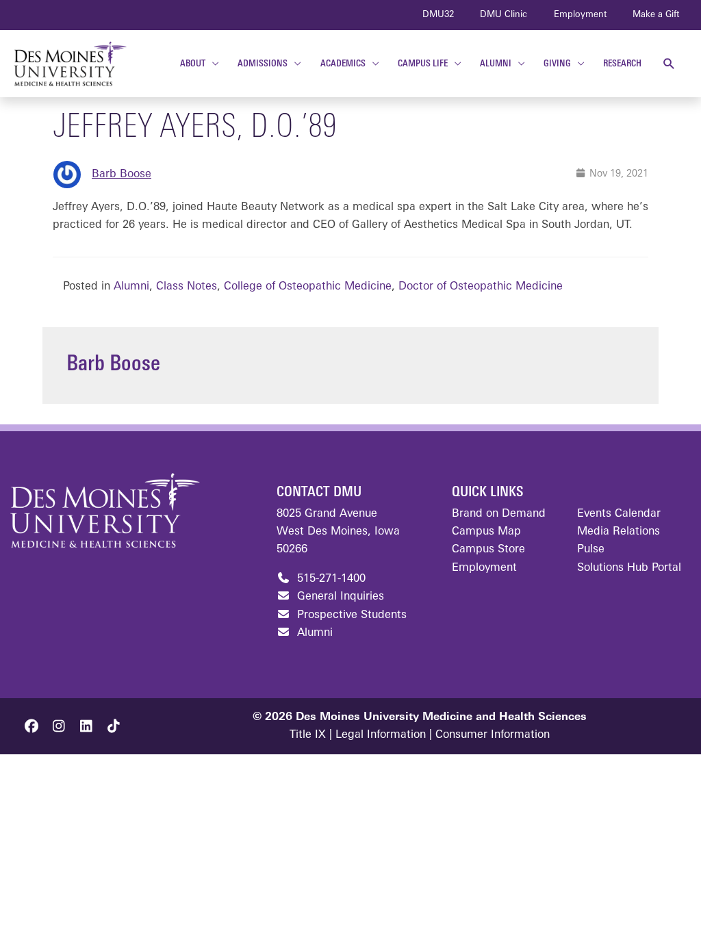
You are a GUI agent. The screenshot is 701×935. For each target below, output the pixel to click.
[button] (669, 64)
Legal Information (380, 735)
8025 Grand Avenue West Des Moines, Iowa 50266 (338, 532)
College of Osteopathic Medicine (308, 286)
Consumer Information (492, 735)
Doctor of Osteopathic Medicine (480, 286)
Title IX (308, 735)
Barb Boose (121, 174)
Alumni (131, 286)
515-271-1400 (330, 579)
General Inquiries (339, 596)
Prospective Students (350, 615)
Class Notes (186, 286)
